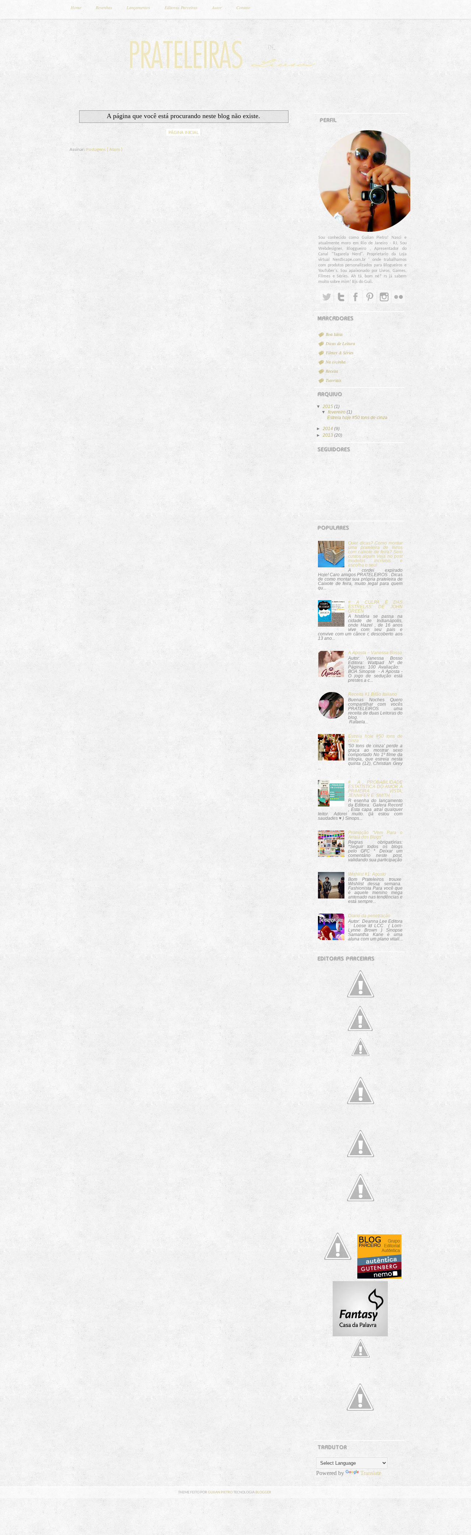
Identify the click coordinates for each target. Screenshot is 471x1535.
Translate (370, 1473)
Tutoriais (333, 380)
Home (76, 7)
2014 (328, 428)
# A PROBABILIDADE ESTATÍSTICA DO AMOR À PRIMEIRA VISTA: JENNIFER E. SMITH (375, 789)
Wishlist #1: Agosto (367, 874)
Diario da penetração (369, 915)
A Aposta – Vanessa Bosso (375, 652)
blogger (263, 1492)
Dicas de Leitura (340, 343)
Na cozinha (336, 362)
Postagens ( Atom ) (104, 149)
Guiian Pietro (220, 1492)
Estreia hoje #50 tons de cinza (357, 417)
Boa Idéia (334, 334)
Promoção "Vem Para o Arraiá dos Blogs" (375, 835)
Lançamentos (138, 7)
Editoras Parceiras (181, 7)
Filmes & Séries (340, 352)
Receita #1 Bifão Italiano (372, 694)
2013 (328, 435)
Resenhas (104, 7)
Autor (217, 7)
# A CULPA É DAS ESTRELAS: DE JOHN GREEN (375, 607)
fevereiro (337, 412)
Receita (332, 371)
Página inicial (183, 132)
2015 (328, 406)
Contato (243, 7)
